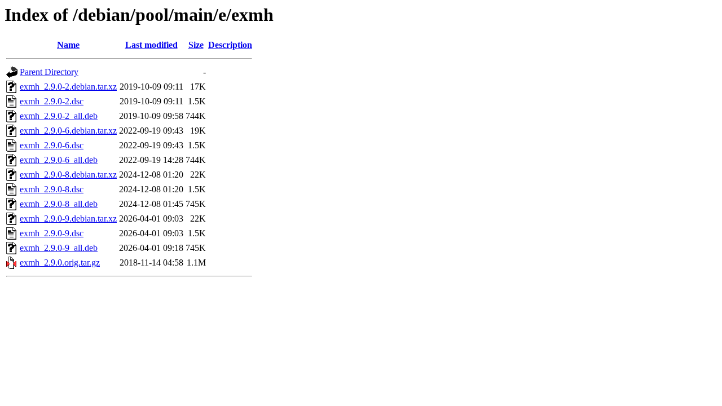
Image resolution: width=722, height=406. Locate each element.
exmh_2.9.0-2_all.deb (59, 116)
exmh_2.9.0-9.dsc (51, 233)
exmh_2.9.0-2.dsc (51, 101)
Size (196, 45)
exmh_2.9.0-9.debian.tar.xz (68, 218)
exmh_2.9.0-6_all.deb (59, 160)
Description (230, 45)
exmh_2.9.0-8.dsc (51, 189)
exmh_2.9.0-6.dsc (51, 145)
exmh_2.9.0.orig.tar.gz (60, 262)
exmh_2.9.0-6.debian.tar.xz (68, 130)
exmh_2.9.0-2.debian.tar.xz (68, 86)
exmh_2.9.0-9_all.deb (59, 248)
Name (68, 45)
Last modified (151, 45)
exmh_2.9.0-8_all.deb (59, 204)
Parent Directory (49, 72)
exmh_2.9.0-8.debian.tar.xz (68, 174)
